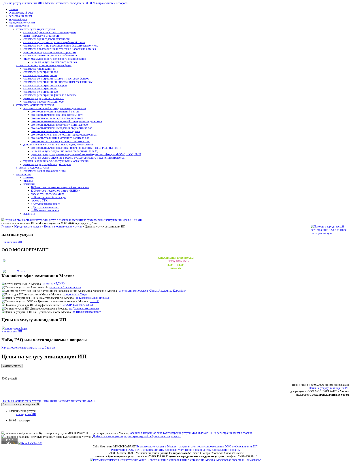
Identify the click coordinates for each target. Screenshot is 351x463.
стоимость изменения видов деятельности (57, 114)
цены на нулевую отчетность (41, 35)
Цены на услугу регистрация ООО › (72, 400)
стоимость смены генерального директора (57, 118)
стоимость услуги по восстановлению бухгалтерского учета (60, 45)
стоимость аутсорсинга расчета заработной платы (54, 42)
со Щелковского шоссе (45, 210)
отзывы (28, 180)
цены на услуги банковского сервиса (54, 62)
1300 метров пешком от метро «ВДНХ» (55, 190)
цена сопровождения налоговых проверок (49, 52)
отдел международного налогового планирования (54, 58)
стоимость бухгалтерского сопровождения (49, 32)
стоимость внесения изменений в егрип (55, 111)
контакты (29, 184)
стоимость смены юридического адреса (55, 131)
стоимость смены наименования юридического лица (64, 134)
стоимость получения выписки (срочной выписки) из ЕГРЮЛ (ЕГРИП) (75, 147)
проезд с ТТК (39, 200)
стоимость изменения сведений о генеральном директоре (66, 121)
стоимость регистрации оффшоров (45, 85)
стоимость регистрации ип (40, 75)
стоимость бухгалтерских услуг (35, 29)
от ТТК (94, 301)
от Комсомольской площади (48, 197)
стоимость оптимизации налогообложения (50, 55)
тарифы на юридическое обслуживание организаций (56, 160)
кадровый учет (18, 19)
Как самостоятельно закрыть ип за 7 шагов (28, 347)
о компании (23, 174)
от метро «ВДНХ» (54, 283)
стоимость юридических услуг (35, 104)
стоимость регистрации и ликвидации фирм (43, 65)
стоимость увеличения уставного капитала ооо (60, 137)
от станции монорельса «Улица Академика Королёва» (152, 290)
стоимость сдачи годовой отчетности (46, 38)
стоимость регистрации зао (40, 88)
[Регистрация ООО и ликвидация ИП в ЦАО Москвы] (175, 459)
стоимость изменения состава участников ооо (59, 124)
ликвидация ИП (12, 331)
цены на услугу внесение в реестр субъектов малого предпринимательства (77, 157)
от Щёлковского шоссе (87, 311)
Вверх (45, 400)
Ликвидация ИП (11, 242)
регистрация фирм (20, 15)
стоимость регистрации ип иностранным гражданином (58, 81)
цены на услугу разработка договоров (47, 164)
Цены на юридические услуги (63, 226)
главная (13, 9)
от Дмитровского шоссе (84, 308)
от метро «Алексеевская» (65, 287)
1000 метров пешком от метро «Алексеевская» (60, 187)
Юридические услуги (27, 226)
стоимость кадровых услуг (32, 167)
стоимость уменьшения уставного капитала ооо (60, 141)
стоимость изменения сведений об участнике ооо (61, 127)
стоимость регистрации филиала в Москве (50, 95)
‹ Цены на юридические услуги (21, 400)
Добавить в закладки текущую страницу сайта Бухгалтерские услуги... (137, 436)
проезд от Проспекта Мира (47, 193)
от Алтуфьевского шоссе (78, 304)
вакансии (29, 213)
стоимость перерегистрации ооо (43, 101)
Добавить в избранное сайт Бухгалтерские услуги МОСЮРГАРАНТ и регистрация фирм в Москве (190, 432)
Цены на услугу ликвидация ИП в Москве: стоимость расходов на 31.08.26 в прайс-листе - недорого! (64, 3)
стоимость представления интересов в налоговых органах (59, 48)
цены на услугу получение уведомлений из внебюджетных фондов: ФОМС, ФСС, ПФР (86, 154)
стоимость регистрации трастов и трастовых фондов (56, 78)
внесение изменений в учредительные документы (54, 108)
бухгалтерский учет (21, 12)
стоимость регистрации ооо (40, 71)
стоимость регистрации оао (40, 91)
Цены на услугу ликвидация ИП (329, 388)
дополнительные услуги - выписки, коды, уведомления (58, 144)
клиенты (28, 177)
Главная (6, 226)
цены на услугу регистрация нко (43, 98)
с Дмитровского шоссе (45, 207)
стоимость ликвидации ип (39, 68)
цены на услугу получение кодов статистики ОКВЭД (64, 151)
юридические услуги (22, 22)
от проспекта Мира (75, 294)
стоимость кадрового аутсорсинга (44, 170)
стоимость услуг (19, 25)
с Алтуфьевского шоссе (45, 203)
